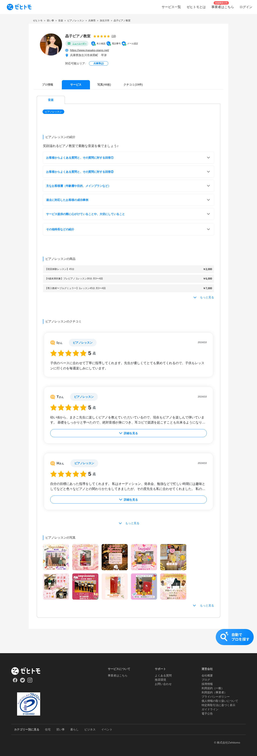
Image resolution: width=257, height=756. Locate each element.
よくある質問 (163, 675)
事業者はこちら (117, 675)
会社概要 (207, 675)
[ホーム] (28, 671)
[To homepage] (19, 7)
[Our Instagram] (30, 681)
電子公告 (207, 713)
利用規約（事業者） (214, 692)
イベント (106, 729)
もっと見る (207, 605)
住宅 (48, 729)
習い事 (60, 729)
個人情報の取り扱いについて (220, 700)
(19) (113, 36)
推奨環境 (160, 679)
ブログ (206, 679)
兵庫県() (99, 63)
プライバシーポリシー (216, 696)
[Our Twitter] (22, 681)
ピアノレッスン (53, 112)
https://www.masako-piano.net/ (89, 50)
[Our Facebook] (15, 681)
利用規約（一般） (213, 688)
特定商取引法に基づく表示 (218, 705)
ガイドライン (210, 709)
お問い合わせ (163, 684)
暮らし (74, 729)
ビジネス (90, 729)
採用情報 (207, 684)
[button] (54, 111)
